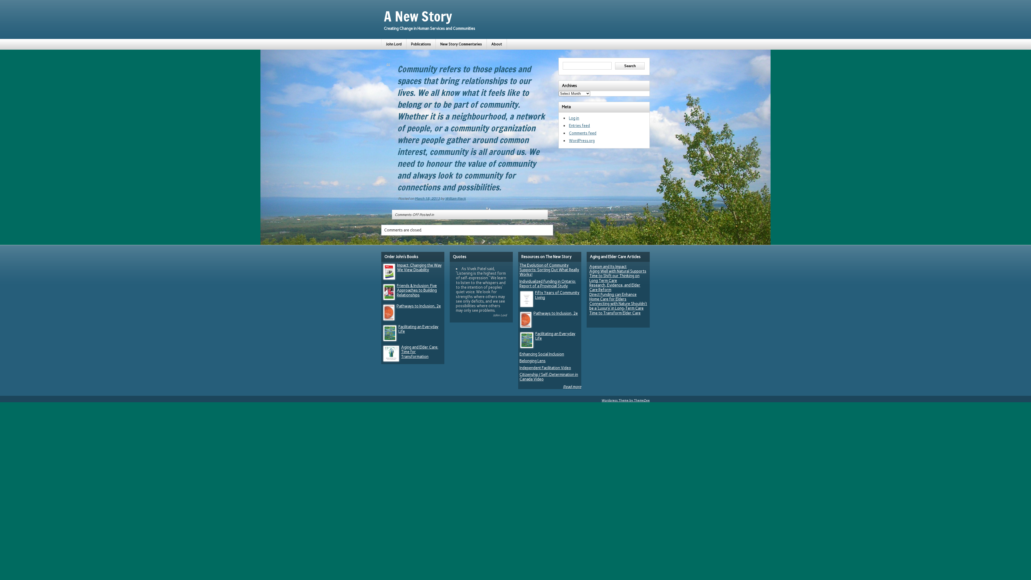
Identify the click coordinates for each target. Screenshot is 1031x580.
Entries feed (579, 125)
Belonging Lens (533, 360)
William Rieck (455, 199)
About (496, 44)
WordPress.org (582, 140)
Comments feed (582, 133)
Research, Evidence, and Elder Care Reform (614, 287)
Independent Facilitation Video (545, 367)
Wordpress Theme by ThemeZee (626, 400)
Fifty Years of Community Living (557, 295)
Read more (572, 386)
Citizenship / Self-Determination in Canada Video (549, 377)
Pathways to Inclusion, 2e (419, 306)
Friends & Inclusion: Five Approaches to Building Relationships (417, 290)
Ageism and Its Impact (608, 266)
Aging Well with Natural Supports (617, 271)
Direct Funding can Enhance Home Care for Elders (613, 297)
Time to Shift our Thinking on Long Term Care (614, 278)
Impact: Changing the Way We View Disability (419, 267)
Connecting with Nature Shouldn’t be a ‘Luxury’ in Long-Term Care (618, 306)
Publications (421, 44)
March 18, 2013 (427, 199)
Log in (574, 118)
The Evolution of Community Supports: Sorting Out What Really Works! (549, 270)
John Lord (394, 44)
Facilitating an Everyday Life (418, 329)
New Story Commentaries (461, 44)
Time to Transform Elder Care (615, 313)
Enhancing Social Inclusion (542, 354)
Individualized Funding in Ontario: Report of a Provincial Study (548, 283)
